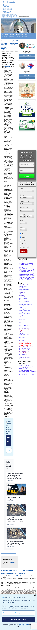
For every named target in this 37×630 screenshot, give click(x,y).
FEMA (20, 299)
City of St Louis (22, 288)
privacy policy (24, 624)
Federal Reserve (23, 298)
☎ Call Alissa (27, 55)
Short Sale (21, 336)
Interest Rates (22, 319)
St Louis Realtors (23, 354)
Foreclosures (22, 303)
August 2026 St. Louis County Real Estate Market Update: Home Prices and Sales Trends (27, 279)
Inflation (21, 318)
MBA (20, 324)
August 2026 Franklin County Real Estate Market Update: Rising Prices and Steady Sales (27, 274)
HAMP (20, 307)
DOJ (20, 293)
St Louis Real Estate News (9, 7)
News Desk (7, 66)
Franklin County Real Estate (25, 304)
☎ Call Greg (27, 75)
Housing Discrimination (24, 313)
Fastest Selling (22, 296)
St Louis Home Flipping (24, 342)
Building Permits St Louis (25, 285)
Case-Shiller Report (23, 286)
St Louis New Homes (24, 351)
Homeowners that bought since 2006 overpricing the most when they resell (4, 46)
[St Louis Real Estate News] (18, 26)
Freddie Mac (22, 305)
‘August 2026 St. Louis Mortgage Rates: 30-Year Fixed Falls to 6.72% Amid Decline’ (27, 270)
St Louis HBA (22, 340)
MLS (20, 327)
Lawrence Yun (22, 321)
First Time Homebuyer (24, 301)
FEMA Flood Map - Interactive (26, 374)
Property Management (24, 333)
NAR (20, 331)
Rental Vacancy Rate (24, 334)
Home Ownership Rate (24, 310)
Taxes (20, 355)
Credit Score (22, 292)
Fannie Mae (22, 295)
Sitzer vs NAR (22, 337)
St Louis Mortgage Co (24, 349)
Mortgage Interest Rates (25, 330)
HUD (20, 316)
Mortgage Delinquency (24, 328)
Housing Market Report (24, 315)
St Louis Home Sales (25, 345)
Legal (20, 322)
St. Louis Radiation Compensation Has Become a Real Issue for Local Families (26, 263)
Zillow (20, 358)
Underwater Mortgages (24, 357)
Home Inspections (23, 309)
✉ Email (27, 58)
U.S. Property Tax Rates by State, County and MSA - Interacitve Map (26, 367)
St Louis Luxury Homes (24, 348)
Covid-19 (21, 290)
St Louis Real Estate (24, 352)
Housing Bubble (23, 312)
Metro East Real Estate (24, 325)
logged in (13, 562)
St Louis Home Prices (25, 343)
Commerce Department (24, 289)
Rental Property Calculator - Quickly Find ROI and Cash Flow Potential (27, 371)
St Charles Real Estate (24, 339)
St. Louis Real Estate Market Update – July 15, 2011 (14, 42)
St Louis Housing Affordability (26, 346)
